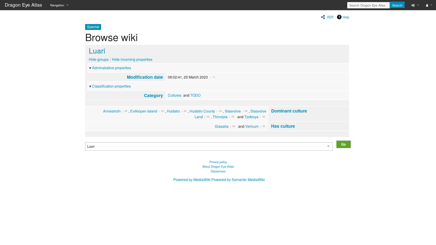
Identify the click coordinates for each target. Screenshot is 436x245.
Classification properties (111, 86)
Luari (97, 50)
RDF (330, 17)
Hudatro (173, 111)
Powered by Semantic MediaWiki (238, 179)
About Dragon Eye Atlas (218, 166)
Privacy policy (218, 162)
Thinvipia (220, 116)
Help (346, 17)
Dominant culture (289, 111)
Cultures (174, 95)
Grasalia (221, 126)
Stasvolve (233, 111)
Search (397, 5)
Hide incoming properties (132, 59)
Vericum (251, 126)
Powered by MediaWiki (192, 179)
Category (153, 95)
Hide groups (99, 59)
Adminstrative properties (111, 67)
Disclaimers (218, 171)
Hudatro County (202, 111)
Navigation (57, 5)
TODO (195, 95)
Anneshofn (112, 111)
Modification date (145, 77)
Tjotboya (251, 116)
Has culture (283, 126)
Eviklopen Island (143, 111)
